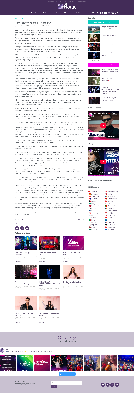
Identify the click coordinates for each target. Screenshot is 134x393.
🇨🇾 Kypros (93, 225)
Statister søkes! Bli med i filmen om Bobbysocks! (25, 283)
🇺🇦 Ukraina (109, 229)
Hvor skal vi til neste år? (109, 35)
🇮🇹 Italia (92, 220)
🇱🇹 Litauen (93, 229)
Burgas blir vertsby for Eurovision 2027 (109, 28)
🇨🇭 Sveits (108, 218)
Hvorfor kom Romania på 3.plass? (49, 314)
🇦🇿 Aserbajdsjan (95, 196)
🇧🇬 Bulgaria (93, 203)
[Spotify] (112, 13)
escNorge (92, 13)
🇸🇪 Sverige (109, 220)
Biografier (19, 19)
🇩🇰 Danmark (94, 206)
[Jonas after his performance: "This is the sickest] (75, 363)
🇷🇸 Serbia (109, 213)
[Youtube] (105, 13)
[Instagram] (109, 13)
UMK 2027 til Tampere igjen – (71, 254)
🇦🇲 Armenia (93, 194)
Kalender (67, 13)
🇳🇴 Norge (109, 201)
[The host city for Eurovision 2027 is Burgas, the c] (25, 363)
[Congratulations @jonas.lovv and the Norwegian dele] (126, 363)
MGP (32, 13)
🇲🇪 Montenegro (111, 199)
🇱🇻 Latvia (92, 227)
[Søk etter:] (66, 383)
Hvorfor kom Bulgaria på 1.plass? (72, 283)
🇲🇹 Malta (108, 194)
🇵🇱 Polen (108, 203)
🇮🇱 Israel (92, 218)
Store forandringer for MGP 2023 (24, 254)
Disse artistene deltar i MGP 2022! (48, 254)
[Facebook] (101, 13)
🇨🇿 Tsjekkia (109, 222)
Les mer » (18, 262)
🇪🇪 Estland (93, 208)
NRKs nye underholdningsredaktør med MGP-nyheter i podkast (110, 90)
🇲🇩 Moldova (110, 196)
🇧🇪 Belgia (92, 201)
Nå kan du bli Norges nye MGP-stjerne (108, 99)
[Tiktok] (116, 13)
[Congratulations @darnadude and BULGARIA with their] (59, 363)
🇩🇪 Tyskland (110, 225)
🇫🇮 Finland (93, 210)
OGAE (78, 13)
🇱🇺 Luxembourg (111, 192)
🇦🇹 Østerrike (110, 227)
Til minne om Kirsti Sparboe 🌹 (107, 79)
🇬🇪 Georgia (93, 213)
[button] (17, 228)
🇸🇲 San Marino (111, 210)
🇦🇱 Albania (92, 192)
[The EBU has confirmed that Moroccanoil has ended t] (8, 363)
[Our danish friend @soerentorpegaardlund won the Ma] (92, 363)
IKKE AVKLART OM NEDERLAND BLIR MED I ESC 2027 (49, 284)
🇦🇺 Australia (94, 199)
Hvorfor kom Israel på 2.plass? (24, 314)
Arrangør (55, 13)
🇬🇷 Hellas (92, 215)
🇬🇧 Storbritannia (111, 215)
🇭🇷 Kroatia (93, 222)
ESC (42, 13)
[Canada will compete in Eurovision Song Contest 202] (42, 363)
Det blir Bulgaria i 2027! (109, 44)
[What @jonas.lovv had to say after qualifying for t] (109, 363)
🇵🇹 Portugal (110, 206)
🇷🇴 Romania (110, 208)
